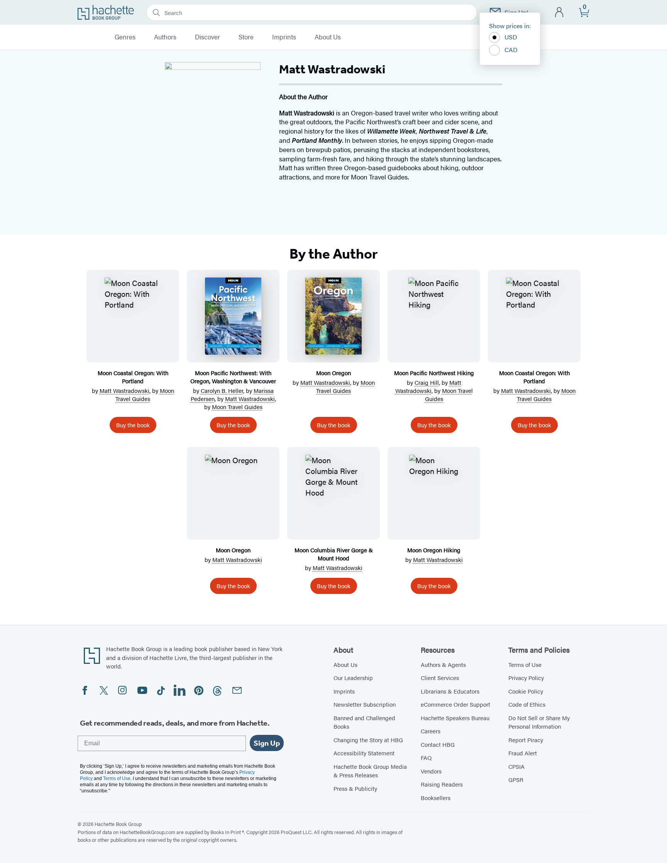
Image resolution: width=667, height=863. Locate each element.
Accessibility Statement (364, 753)
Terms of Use (525, 664)
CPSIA (516, 766)
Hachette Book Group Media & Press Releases (370, 770)
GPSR (515, 779)
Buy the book (133, 425)
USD (510, 36)
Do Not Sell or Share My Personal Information (539, 722)
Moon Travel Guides (144, 394)
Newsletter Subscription (365, 704)
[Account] (559, 12)
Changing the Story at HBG (368, 740)
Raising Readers (442, 784)
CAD (511, 49)
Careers (430, 731)
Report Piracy (525, 740)
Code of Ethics (526, 704)
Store (246, 37)
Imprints (284, 37)
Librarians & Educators (450, 691)
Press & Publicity (355, 788)
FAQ (426, 757)
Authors (165, 37)
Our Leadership (353, 677)
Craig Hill (427, 382)
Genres (125, 37)
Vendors (431, 771)
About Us (328, 37)
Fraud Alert (522, 753)
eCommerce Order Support (455, 704)
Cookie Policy (525, 691)
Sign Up (267, 743)
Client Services (440, 677)
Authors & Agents (443, 664)
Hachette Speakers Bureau (455, 718)
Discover (207, 37)
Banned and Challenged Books (364, 722)
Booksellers (435, 798)
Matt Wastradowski (124, 390)
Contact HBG (438, 744)
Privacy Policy (526, 677)
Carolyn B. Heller (222, 390)
